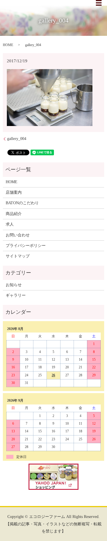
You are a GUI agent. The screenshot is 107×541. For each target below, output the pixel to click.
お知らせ (14, 285)
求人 (10, 224)
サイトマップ (18, 256)
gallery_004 (16, 139)
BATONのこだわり (22, 203)
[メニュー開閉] (99, 3)
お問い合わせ (18, 235)
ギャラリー (16, 295)
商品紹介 (14, 214)
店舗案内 (14, 192)
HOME (8, 45)
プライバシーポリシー (26, 245)
